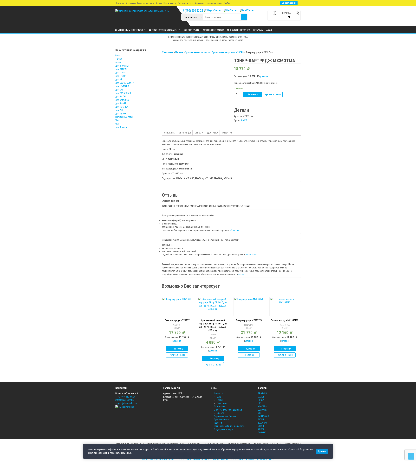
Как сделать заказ (185, 3)
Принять (322, 451)
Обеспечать (167, 52)
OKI (259, 413)
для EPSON (120, 76)
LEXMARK (262, 409)
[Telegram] (212, 10)
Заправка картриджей (213, 29)
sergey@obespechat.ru (126, 403)
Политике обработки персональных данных (110, 453)
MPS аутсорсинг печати (238, 29)
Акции (269, 29)
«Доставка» (251, 254)
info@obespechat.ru (124, 400)
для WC (119, 110)
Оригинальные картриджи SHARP (228, 52)
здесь (241, 274)
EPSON (261, 400)
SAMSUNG (262, 422)
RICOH (261, 419)
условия (264, 76)
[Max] (230, 10)
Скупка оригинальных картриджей (208, 3)
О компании (131, 3)
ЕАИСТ (220, 400)
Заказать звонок (289, 3)
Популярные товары (223, 429)
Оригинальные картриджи (130, 29)
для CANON (121, 69)
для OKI (119, 89)
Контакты (120, 3)
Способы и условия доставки (228, 409)
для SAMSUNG (122, 99)
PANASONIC (263, 416)
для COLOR (120, 72)
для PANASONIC (123, 93)
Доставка (150, 3)
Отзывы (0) (185, 132)
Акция (118, 62)
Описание (169, 132)
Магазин (179, 52)
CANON (261, 396)
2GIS (219, 396)
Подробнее (250, 348)
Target (118, 58)
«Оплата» (234, 230)
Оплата (159, 3)
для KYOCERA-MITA (124, 82)
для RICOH (120, 96)
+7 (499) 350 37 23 (192, 11)
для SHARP (120, 103)
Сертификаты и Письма (225, 416)
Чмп (117, 123)
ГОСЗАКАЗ (258, 29)
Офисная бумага (191, 29)
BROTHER (262, 393)
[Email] (247, 10)
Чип (117, 120)
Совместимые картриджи (164, 29)
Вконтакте (222, 403)
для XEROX (120, 113)
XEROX (261, 429)
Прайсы (227, 3)
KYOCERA (262, 406)
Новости (218, 422)
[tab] (169, 133)
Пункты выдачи (169, 3)
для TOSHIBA (121, 106)
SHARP (243, 120)
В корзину (252, 94)
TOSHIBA (262, 432)
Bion (117, 55)
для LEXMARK (122, 86)
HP (259, 403)
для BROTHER (122, 65)
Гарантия (141, 3)
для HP (118, 79)
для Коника (121, 127)
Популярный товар (124, 116)
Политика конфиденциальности (229, 426)
